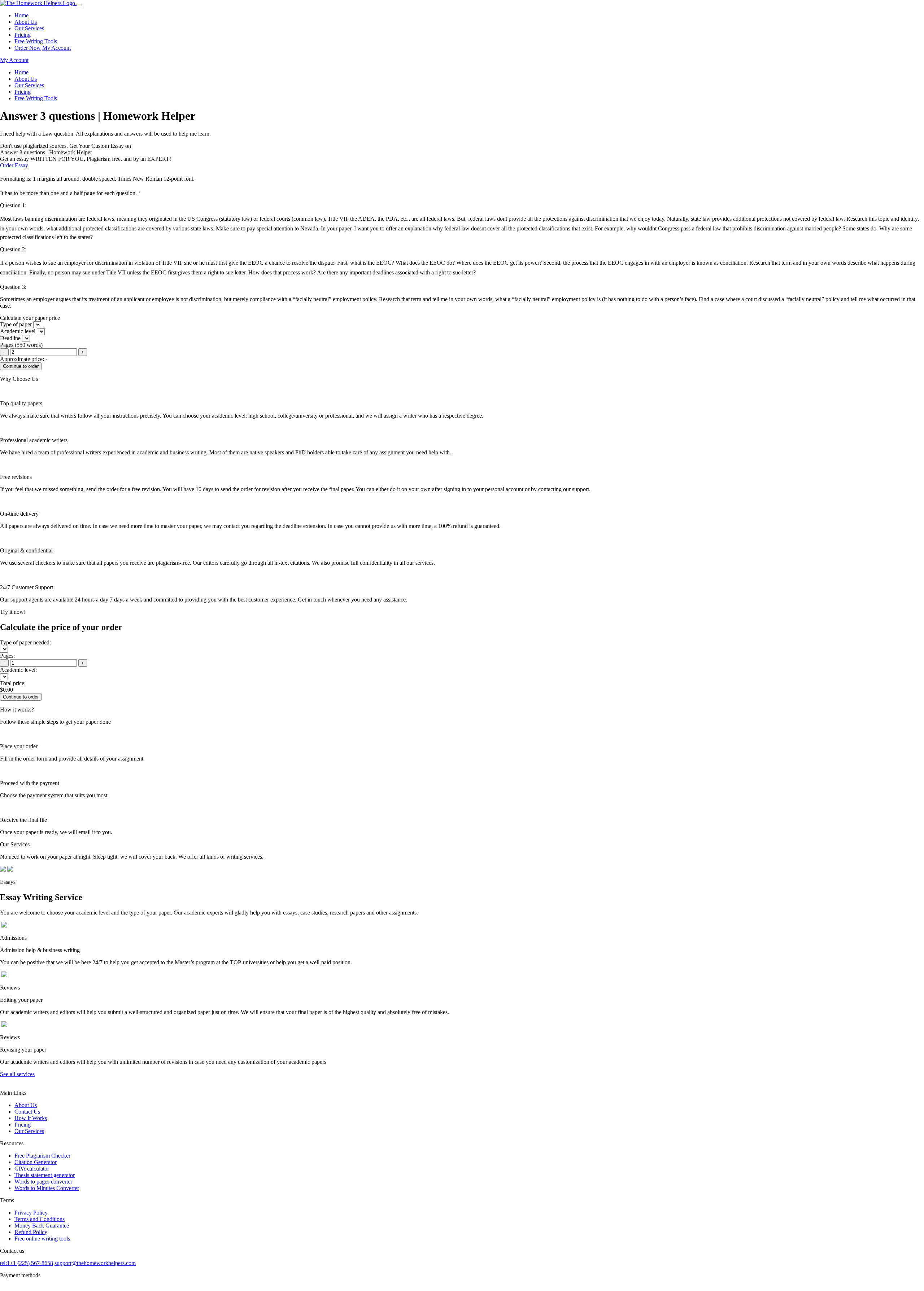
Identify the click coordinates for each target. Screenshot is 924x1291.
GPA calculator (31, 1169)
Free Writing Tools (35, 41)
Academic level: (18, 670)
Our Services (29, 28)
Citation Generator (35, 1162)
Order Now (27, 48)
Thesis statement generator (44, 1175)
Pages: (7, 656)
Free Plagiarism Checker (42, 1156)
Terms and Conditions (39, 1219)
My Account (56, 48)
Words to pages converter (43, 1181)
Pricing (22, 35)
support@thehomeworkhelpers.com (95, 1263)
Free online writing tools (42, 1238)
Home (21, 15)
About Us (25, 22)
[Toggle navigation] (79, 5)
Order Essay (14, 165)
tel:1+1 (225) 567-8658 (26, 1263)
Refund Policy (30, 1232)
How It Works (30, 1118)
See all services (17, 1074)
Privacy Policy (31, 1213)
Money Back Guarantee (41, 1225)
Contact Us (27, 1112)
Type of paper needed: (25, 642)
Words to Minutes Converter (46, 1188)
